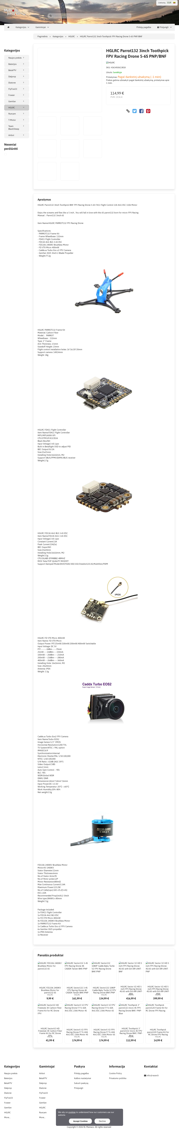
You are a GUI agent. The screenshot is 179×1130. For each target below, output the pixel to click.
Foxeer (11, 95)
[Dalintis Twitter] (134, 111)
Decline (102, 1121)
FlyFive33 (12, 89)
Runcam (12, 113)
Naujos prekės (15, 58)
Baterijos (12, 64)
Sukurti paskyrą (81, 1083)
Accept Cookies (80, 1121)
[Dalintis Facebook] (141, 111)
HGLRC (11, 107)
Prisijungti (164, 27)
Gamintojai (41, 27)
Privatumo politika (117, 1078)
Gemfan (12, 101)
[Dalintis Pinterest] (148, 111)
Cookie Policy (115, 1073)
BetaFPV (12, 70)
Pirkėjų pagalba (143, 27)
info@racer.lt (153, 1075)
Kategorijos (21, 27)
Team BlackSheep (13, 127)
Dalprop (12, 76)
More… (7, 1117)
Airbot (11, 135)
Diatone (12, 82)
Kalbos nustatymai (82, 1078)
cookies (72, 1112)
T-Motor (12, 120)
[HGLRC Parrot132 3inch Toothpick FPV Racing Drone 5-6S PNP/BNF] (7, 154)
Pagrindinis (42, 36)
